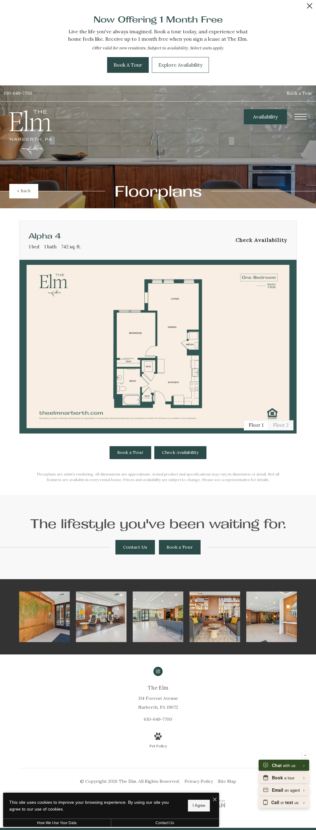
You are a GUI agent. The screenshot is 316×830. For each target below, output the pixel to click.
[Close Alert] (309, 7)
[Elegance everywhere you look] (158, 616)
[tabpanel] (158, 347)
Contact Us (165, 823)
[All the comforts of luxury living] (101, 616)
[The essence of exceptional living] (44, 616)
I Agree (199, 805)
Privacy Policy (199, 781)
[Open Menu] (300, 116)
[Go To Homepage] (30, 131)
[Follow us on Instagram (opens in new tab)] (158, 671)
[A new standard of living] (271, 616)
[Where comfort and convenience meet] (214, 616)
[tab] (280, 425)
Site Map (227, 781)
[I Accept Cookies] (215, 799)
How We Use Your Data (57, 823)
